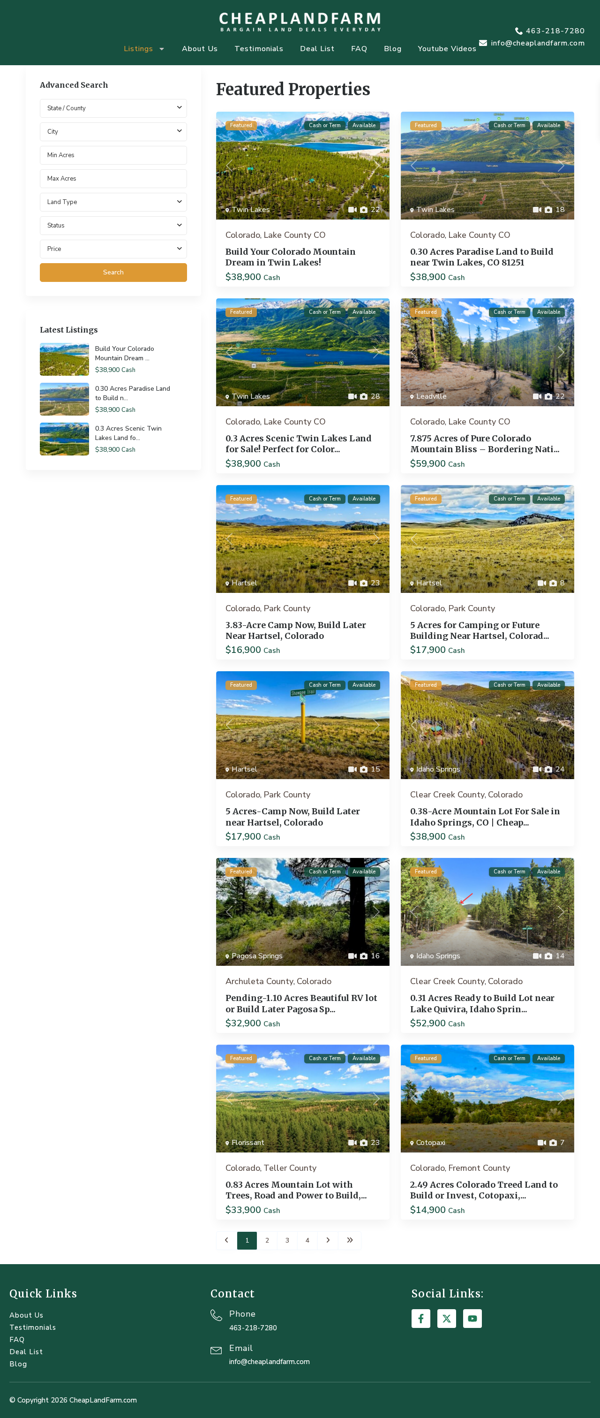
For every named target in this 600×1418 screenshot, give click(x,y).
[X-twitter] (446, 1318)
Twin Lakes (251, 210)
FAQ (359, 49)
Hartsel (244, 583)
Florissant (248, 1142)
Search (113, 272)
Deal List (317, 49)
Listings (138, 49)
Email (241, 1348)
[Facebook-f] (421, 1318)
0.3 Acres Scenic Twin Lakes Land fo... (128, 433)
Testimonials (259, 49)
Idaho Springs (438, 769)
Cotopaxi (430, 1142)
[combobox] (113, 131)
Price (54, 249)
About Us (200, 49)
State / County (66, 108)
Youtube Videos (447, 49)
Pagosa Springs (257, 956)
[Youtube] (472, 1318)
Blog (393, 49)
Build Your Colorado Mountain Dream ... (124, 353)
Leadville (431, 396)
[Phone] (216, 1315)
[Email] (216, 1349)
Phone (242, 1313)
